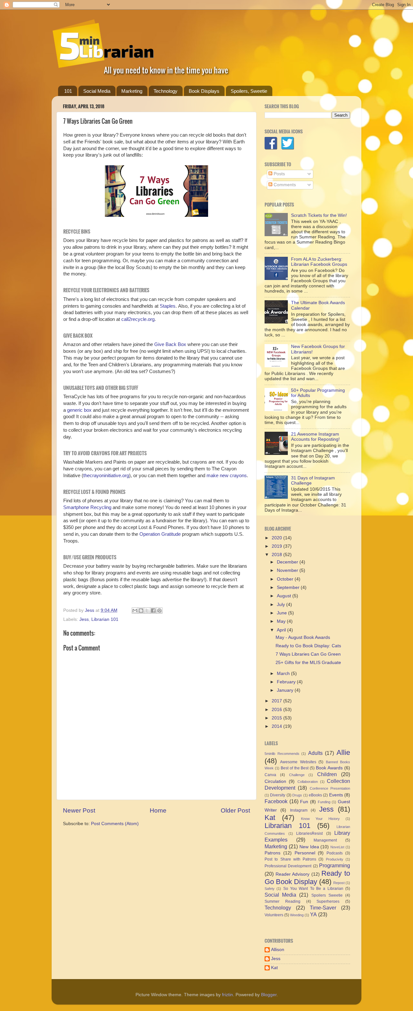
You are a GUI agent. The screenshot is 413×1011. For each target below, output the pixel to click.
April (282, 630)
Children (327, 774)
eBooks (315, 795)
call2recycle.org (137, 319)
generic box (79, 410)
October (286, 579)
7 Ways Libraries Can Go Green (308, 654)
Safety (270, 889)
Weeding (297, 915)
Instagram (298, 810)
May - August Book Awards (303, 637)
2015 (277, 718)
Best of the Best (295, 768)
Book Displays (204, 91)
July (281, 604)
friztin (227, 994)
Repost (339, 883)
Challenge (297, 775)
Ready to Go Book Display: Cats (308, 645)
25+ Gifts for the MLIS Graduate (308, 662)
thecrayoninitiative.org (106, 475)
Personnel (305, 853)
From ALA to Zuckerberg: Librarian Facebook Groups (319, 262)
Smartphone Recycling (87, 507)
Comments (284, 184)
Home (158, 810)
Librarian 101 (104, 619)
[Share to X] (147, 610)
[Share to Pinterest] (159, 610)
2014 (277, 726)
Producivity (334, 859)
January (286, 690)
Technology (165, 91)
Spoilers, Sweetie (249, 91)
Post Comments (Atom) (115, 823)
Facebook (276, 801)
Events (336, 795)
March (284, 673)
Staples (168, 306)
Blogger (269, 994)
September (289, 587)
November (288, 570)
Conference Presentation (330, 788)
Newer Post (79, 810)
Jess (84, 619)
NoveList (337, 847)
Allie (343, 752)
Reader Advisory (293, 874)
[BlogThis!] (141, 610)
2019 (277, 546)
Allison (277, 949)
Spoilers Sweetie (327, 895)
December (288, 562)
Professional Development (288, 866)
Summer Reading (282, 901)
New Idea (309, 846)
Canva (270, 775)
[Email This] (135, 610)
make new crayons (226, 475)
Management (325, 840)
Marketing (131, 91)
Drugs (297, 795)
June (282, 613)
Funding (324, 802)
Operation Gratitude (160, 534)
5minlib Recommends (282, 754)
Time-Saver (323, 907)
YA (313, 914)
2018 (277, 554)
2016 (277, 709)
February (287, 681)
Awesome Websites (298, 762)
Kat (270, 818)
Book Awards (329, 767)
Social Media (96, 91)
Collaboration (307, 782)
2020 (277, 537)
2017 (277, 700)
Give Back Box (170, 344)
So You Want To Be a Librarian (313, 888)
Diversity (277, 795)
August (284, 595)
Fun (304, 801)
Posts (278, 173)
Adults (315, 753)
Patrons (272, 853)
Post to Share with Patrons (290, 859)
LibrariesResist (309, 833)
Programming (334, 865)
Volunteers (274, 915)
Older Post (235, 810)
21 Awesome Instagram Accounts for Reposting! (315, 437)
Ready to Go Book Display (307, 877)
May (282, 621)
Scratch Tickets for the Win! (319, 215)
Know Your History (320, 819)
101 (68, 91)
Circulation (275, 781)
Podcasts (335, 853)
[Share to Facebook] (153, 610)
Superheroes (328, 901)
